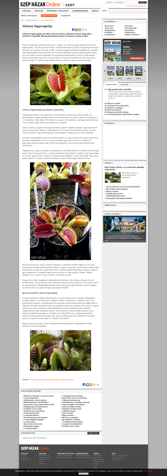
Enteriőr (97, 457)
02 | (106, 103)
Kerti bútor (129, 26)
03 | (106, 106)
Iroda (96, 467)
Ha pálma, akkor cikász (70, 426)
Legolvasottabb (111, 84)
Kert (104, 11)
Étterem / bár (99, 461)
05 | (106, 110)
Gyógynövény (110, 30)
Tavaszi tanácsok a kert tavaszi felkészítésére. (123, 187)
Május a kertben (68, 415)
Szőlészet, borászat (132, 35)
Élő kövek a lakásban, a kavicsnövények (39, 396)
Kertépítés (109, 32)
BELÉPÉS (109, 2)
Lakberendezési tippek (84, 457)
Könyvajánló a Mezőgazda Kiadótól (119, 198)
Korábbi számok (45, 457)
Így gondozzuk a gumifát (71, 420)
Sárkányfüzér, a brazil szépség (35, 400)
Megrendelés (26, 459)
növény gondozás (52, 380)
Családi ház (98, 455)
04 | (106, 108)
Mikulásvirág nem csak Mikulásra (36, 402)
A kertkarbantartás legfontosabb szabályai (123, 114)
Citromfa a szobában (115, 108)
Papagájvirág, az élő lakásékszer (36, 407)
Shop (95, 465)
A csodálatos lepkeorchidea (72, 422)
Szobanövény (130, 32)
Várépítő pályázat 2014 (114, 194)
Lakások (24, 457)
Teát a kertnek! (67, 413)
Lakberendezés (80, 11)
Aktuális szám (44, 455)
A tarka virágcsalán (31, 398)
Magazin (39, 11)
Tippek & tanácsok (49, 16)
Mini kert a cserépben (70, 418)
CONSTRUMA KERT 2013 (115, 196)
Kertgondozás (110, 35)
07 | (106, 114)
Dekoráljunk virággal (31, 426)
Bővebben (148, 471)
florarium (70, 380)
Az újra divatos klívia (31, 413)
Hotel (96, 463)
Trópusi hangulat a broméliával (73, 404)
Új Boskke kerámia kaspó (71, 409)
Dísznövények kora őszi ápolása (36, 418)
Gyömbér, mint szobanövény (34, 411)
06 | (106, 112)
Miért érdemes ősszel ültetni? (117, 189)
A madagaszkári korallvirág (72, 396)
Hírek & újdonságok (29, 16)
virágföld (63, 380)
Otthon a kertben (112, 191)
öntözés (42, 380)
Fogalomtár (65, 16)
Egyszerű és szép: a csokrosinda (74, 398)
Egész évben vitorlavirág (33, 424)
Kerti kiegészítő (131, 28)
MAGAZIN (127, 41)
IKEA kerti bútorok (114, 110)
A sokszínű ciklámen (31, 415)
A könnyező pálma (30, 428)
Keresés (141, 2)
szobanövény (33, 380)
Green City (109, 28)
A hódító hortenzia (69, 411)
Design (95, 11)
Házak (23, 455)
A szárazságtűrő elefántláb (34, 420)
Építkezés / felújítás (57, 11)
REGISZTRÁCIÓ (119, 2)
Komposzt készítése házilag (118, 112)
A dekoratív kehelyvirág (71, 400)
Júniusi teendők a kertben (71, 407)
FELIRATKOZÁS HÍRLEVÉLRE (137, 6)
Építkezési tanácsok (65, 457)
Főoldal (26, 11)
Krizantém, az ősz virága (33, 409)
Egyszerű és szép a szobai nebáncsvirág (39, 404)
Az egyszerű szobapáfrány (72, 424)
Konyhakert (130, 30)
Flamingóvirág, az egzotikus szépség (75, 402)
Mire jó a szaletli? (114, 103)
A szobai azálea (29, 422)
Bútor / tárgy (99, 459)
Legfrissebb (124, 84)
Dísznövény (110, 26)
